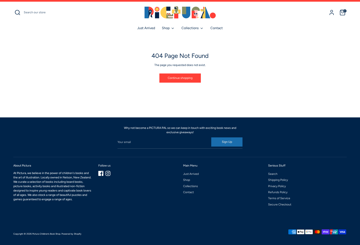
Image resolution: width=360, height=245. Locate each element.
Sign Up (227, 142)
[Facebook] (100, 173)
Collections (190, 28)
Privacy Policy (277, 186)
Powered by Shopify (71, 234)
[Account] (332, 12)
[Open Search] (17, 12)
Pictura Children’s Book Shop (46, 234)
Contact (216, 28)
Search (273, 174)
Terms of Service (279, 198)
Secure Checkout (279, 204)
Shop (166, 28)
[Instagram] (107, 173)
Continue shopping (180, 78)
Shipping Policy (278, 180)
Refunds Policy (278, 192)
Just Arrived (146, 28)
